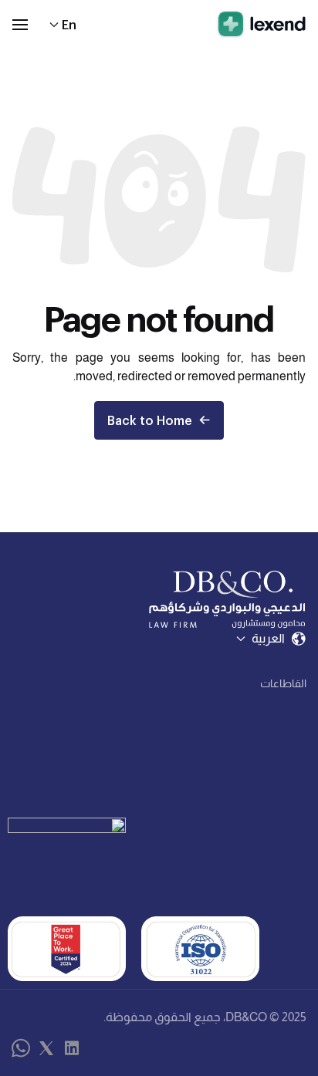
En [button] (69, 24)
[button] (20, 24)
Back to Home (149, 420)
